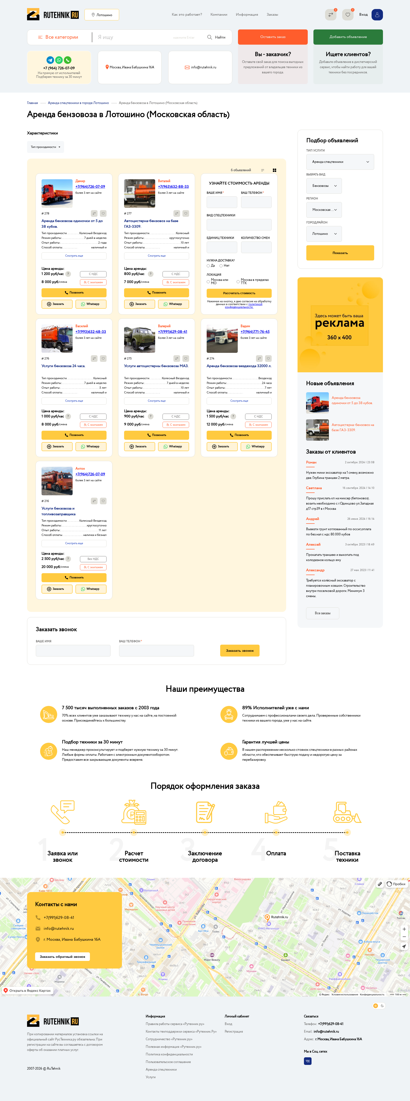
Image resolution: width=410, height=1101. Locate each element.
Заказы (272, 14)
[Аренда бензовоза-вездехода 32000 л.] (222, 338)
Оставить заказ (272, 37)
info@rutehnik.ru (59, 929)
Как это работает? (187, 14)
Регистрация (234, 1032)
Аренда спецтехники (161, 1069)
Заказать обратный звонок (62, 957)
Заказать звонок (240, 650)
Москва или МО (219, 281)
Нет (226, 265)
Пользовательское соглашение (168, 1062)
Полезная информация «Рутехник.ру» (173, 1046)
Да (213, 265)
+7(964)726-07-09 (90, 186)
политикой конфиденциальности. (243, 305)
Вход (228, 1024)
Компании (218, 14)
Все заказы (323, 613)
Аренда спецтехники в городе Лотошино (78, 103)
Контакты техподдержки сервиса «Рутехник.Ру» (181, 1031)
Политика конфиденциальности (169, 1054)
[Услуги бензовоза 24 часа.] (57, 338)
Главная (32, 103)
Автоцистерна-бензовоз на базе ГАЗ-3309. (353, 427)
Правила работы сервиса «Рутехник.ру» (175, 1024)
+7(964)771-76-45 (255, 332)
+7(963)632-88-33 (173, 186)
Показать (340, 253)
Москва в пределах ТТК (255, 281)
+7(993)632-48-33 (90, 332)
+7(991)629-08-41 (172, 332)
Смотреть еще (74, 256)
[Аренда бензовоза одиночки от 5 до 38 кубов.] (57, 193)
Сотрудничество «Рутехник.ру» (169, 1039)
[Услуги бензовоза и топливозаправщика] (57, 481)
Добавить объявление (348, 37)
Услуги (151, 1077)
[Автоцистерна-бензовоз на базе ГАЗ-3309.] (139, 193)
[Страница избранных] (348, 14)
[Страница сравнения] (330, 14)
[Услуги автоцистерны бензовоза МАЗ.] (139, 338)
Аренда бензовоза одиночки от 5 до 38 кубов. (352, 400)
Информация (247, 14)
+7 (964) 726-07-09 (59, 68)
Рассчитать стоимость (239, 293)
